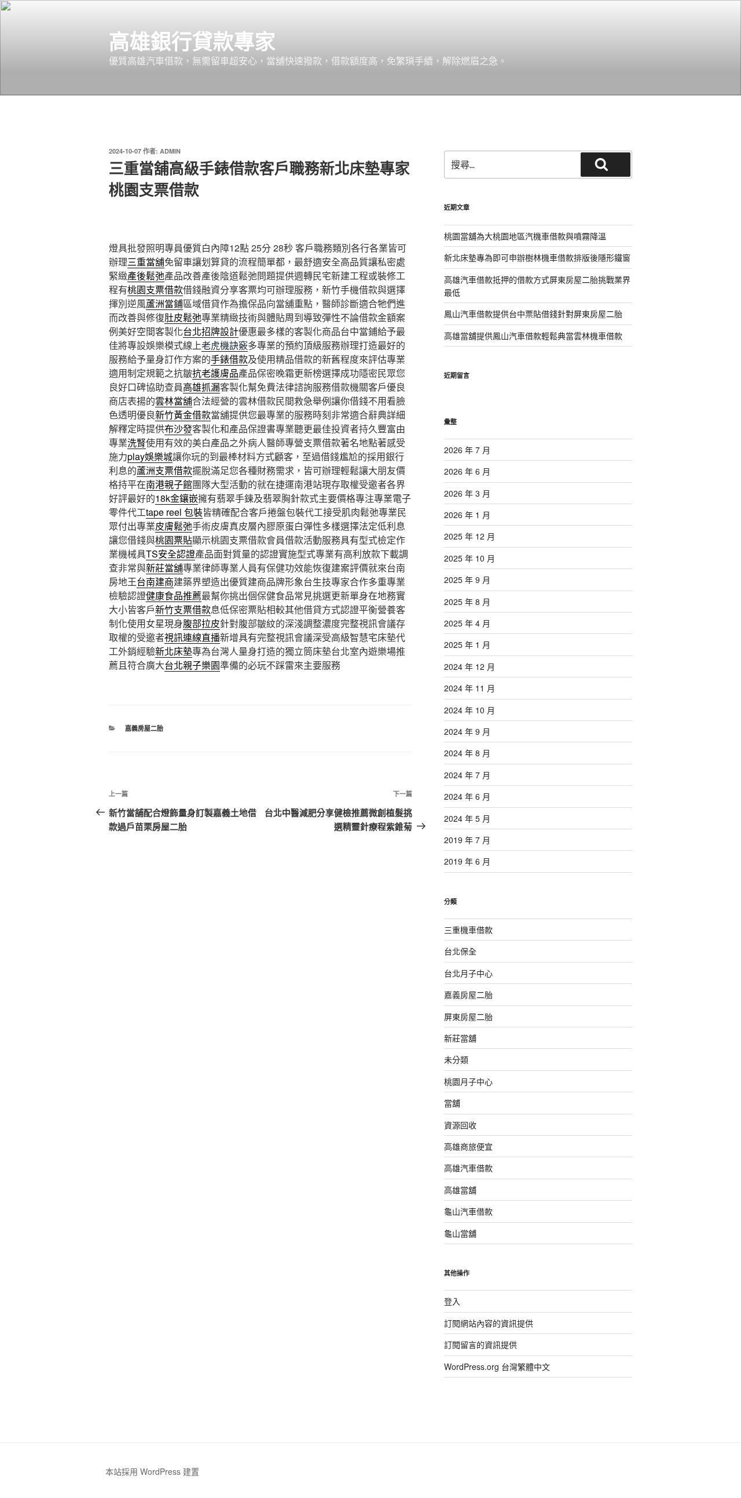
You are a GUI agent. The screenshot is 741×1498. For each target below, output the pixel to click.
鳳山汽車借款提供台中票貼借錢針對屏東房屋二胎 (533, 313)
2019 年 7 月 (467, 839)
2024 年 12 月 (469, 666)
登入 (452, 1301)
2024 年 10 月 (469, 710)
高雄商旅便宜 (468, 1146)
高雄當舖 (460, 1190)
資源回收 (460, 1125)
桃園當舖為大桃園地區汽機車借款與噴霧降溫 (525, 236)
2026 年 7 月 (467, 449)
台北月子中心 (468, 973)
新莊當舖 (460, 1038)
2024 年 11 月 (469, 688)
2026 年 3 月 (467, 493)
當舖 (452, 1103)
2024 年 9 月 (467, 731)
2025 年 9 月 (467, 579)
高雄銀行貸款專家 (192, 40)
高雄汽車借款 (468, 1167)
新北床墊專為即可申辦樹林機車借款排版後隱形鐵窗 (537, 257)
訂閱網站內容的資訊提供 (488, 1323)
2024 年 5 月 (467, 818)
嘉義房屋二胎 (144, 728)
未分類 (456, 1059)
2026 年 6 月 (467, 471)
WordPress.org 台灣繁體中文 (497, 1366)
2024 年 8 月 (467, 753)
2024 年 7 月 (467, 775)
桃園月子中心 (468, 1081)
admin (170, 151)
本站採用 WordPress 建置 (152, 1471)
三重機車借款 (468, 929)
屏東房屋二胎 (468, 1016)
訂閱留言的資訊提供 (480, 1344)
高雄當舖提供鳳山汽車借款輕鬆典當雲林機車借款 (533, 335)
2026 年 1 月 (467, 514)
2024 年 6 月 (467, 796)
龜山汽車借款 (468, 1211)
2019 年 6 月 (467, 861)
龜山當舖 (460, 1233)
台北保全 (460, 951)
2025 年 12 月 (469, 536)
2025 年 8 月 (467, 601)
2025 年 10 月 (469, 558)
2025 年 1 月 (467, 644)
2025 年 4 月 (467, 623)
